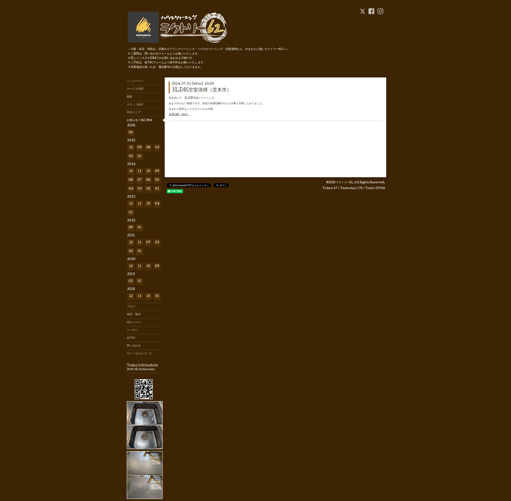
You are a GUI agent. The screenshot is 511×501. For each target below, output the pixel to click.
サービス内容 (135, 89)
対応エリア (134, 112)
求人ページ (134, 322)
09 (139, 147)
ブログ (131, 306)
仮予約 (131, 338)
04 (131, 189)
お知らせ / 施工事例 (139, 120)
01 (140, 156)
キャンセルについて (139, 353)
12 (131, 147)
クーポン (132, 330)
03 (157, 147)
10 (148, 171)
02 (131, 156)
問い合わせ (134, 346)
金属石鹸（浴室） (179, 114)
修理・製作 (134, 314)
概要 (129, 97)
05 (157, 180)
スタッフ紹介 (135, 104)
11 (139, 171)
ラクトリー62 (344, 182)
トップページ (135, 81)
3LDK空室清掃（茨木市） (202, 90)
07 (139, 180)
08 (148, 147)
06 (131, 132)
